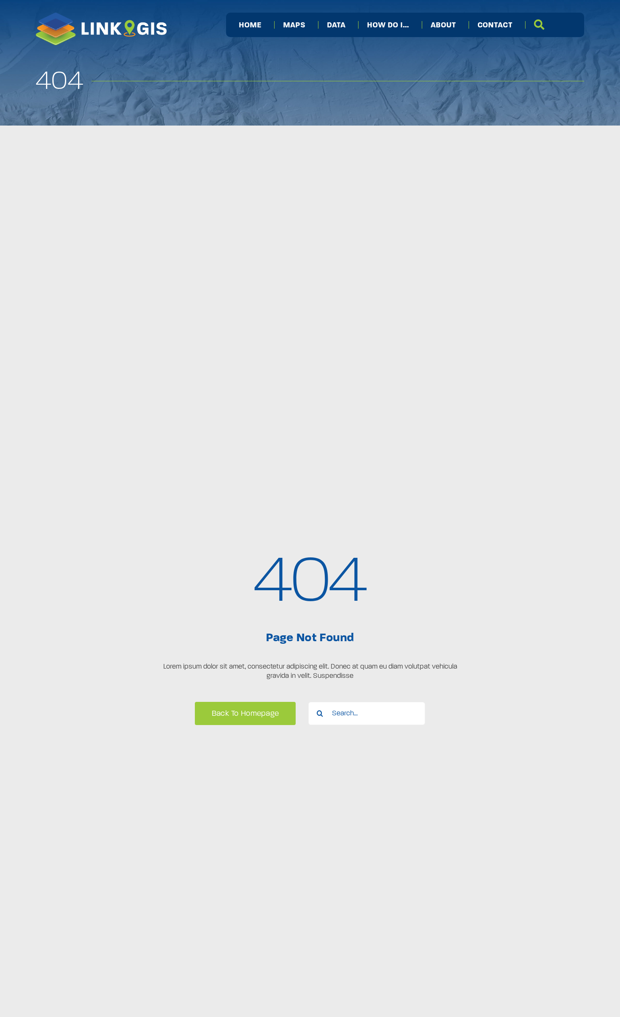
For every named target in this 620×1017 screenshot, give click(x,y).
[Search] (539, 25)
